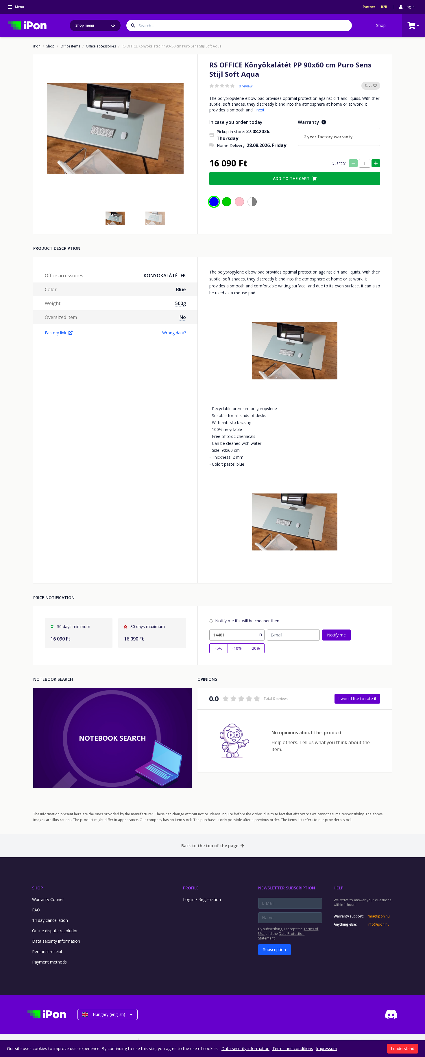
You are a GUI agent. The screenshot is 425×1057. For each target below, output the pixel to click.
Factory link (55, 332)
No (183, 317)
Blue (181, 289)
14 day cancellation (50, 920)
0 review (245, 86)
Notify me (336, 635)
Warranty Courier (48, 899)
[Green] (226, 201)
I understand (402, 1048)
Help (338, 888)
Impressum (326, 1048)
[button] (115, 218)
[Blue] (214, 201)
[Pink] (239, 201)
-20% (255, 648)
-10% (237, 648)
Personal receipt (47, 951)
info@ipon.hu (378, 924)
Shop (381, 25)
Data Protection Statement (281, 936)
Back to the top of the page (209, 845)
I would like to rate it (357, 698)
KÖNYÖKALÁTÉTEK (165, 275)
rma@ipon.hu (378, 916)
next (260, 110)
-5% (218, 648)
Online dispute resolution (55, 930)
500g (180, 303)
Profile (191, 888)
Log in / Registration (202, 899)
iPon (36, 46)
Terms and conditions (292, 1048)
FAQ (36, 910)
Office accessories (101, 46)
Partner (369, 7)
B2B (384, 7)
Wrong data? (174, 332)
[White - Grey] (252, 201)
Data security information (56, 941)
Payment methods (49, 962)
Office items (70, 46)
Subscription (274, 949)
